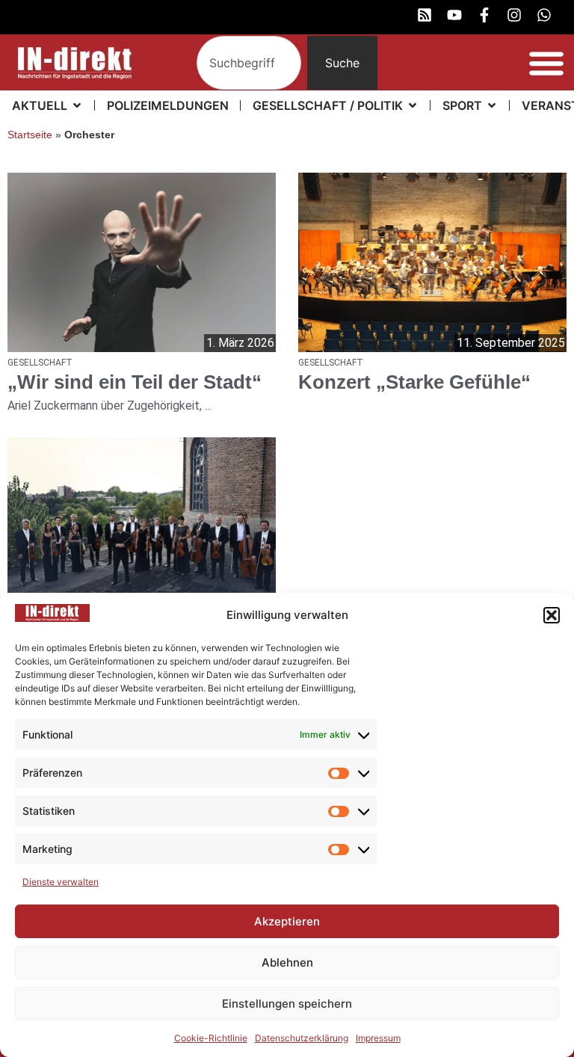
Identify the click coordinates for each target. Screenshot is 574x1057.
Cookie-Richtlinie (210, 1038)
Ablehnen (287, 962)
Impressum (378, 1038)
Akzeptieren (287, 921)
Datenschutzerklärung (301, 1038)
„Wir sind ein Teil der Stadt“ (134, 382)
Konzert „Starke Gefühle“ (414, 382)
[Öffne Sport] (492, 105)
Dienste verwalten (60, 881)
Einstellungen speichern (287, 1003)
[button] (551, 615)
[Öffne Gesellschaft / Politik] (413, 105)
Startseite (29, 135)
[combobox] (249, 63)
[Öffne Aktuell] (77, 105)
